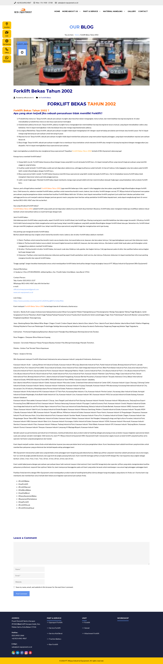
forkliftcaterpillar (129, 525)
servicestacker (87, 528)
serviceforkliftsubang (41, 525)
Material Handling (112, 11)
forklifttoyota (102, 525)
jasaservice (135, 519)
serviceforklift (110, 519)
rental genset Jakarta (67, 519)
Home (57, 11)
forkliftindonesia (123, 519)
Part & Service (90, 11)
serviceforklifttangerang (23, 525)
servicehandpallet (74, 528)
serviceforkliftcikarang (109, 522)
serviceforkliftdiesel (21, 528)
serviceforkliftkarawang (128, 522)
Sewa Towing (18, 519)
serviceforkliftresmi (75, 525)
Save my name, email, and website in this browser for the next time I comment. (44, 587)
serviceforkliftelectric (39, 528)
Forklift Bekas (46, 98)
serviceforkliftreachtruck (57, 528)
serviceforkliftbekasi (54, 522)
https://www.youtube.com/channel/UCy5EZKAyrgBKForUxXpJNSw (38, 301)
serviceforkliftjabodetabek (73, 522)
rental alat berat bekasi (32, 519)
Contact (143, 11)
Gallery (132, 11)
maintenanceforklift (38, 522)
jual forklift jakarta (96, 519)
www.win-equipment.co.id (23, 292)
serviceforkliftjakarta (58, 525)
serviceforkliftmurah (22, 522)
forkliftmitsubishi (115, 525)
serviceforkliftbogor (92, 522)
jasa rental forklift (82, 519)
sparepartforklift (90, 525)
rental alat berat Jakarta (50, 519)
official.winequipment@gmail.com (26, 289)
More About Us (70, 11)
